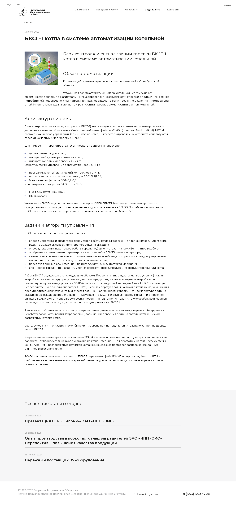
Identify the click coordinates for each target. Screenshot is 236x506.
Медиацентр (152, 9)
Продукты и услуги (107, 9)
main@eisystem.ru (148, 494)
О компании (82, 9)
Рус (9, 4)
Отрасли (130, 9)
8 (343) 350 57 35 (196, 494)
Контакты (173, 9)
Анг (18, 4)
